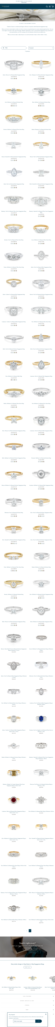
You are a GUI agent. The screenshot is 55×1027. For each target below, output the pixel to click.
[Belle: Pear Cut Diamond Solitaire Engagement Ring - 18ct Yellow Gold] (42, 352)
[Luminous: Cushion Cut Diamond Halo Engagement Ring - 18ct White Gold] (13, 325)
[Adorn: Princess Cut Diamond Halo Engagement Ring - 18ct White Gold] (13, 78)
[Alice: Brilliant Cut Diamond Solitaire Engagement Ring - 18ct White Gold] (42, 598)
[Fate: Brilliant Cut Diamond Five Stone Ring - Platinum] (38, 407)
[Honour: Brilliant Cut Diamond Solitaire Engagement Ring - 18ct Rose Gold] (16, 488)
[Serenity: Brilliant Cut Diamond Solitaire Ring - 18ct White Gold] (13, 598)
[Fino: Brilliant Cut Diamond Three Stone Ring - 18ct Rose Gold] (43, 325)
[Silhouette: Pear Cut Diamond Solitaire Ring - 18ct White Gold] (13, 516)
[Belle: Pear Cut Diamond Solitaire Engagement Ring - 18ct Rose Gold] (43, 352)
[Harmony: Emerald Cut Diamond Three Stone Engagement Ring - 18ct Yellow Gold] (42, 216)
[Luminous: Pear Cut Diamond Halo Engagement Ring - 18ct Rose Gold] (43, 379)
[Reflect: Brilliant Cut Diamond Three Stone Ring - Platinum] (11, 407)
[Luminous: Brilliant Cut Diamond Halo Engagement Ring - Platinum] (38, 488)
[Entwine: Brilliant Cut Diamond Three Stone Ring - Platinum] (11, 133)
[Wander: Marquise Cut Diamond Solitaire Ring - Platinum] (38, 133)
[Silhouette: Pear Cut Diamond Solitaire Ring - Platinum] (11, 516)
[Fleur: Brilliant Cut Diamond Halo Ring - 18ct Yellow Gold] (14, 379)
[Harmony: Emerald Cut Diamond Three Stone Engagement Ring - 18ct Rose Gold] (43, 216)
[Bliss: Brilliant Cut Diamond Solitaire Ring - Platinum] (43, 105)
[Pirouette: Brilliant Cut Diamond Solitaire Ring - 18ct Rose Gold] (43, 461)
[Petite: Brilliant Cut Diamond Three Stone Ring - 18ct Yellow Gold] (16, 570)
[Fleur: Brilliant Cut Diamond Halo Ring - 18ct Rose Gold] (11, 379)
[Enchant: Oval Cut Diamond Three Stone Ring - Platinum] (11, 243)
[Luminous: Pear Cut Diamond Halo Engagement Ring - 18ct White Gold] (40, 379)
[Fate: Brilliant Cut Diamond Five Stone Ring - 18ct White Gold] (40, 407)
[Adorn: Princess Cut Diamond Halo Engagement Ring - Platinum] (11, 78)
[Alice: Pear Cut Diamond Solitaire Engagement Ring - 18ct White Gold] (42, 543)
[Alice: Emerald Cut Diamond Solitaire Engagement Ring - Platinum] (16, 543)
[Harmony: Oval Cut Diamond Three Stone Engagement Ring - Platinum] (11, 214)
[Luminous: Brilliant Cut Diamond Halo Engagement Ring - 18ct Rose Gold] (43, 488)
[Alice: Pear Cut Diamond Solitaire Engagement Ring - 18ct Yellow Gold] (40, 543)
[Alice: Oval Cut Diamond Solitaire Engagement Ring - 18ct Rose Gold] (38, 516)
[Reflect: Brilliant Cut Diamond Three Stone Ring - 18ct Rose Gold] (13, 407)
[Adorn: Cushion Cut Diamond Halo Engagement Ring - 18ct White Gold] (13, 298)
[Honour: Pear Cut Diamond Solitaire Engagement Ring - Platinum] (38, 160)
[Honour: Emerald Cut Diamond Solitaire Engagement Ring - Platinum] (11, 160)
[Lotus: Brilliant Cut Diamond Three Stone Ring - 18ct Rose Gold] (43, 243)
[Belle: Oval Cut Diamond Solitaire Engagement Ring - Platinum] (11, 352)
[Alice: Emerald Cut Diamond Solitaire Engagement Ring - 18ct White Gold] (14, 543)
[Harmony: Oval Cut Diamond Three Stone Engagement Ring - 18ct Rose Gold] (16, 214)
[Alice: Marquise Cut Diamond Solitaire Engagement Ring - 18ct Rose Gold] (43, 78)
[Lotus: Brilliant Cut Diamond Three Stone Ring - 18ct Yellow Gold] (42, 243)
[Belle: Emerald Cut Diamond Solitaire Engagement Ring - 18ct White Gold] (40, 187)
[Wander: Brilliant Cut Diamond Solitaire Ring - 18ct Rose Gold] (43, 570)
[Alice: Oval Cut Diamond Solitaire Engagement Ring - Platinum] (43, 516)
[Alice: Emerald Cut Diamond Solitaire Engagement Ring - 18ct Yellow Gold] (13, 543)
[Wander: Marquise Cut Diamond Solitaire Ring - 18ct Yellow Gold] (42, 133)
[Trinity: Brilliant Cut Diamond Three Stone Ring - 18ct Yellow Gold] (14, 270)
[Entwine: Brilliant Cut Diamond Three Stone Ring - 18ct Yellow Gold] (14, 133)
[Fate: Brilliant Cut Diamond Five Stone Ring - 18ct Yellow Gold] (42, 407)
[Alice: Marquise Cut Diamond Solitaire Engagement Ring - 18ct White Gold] (40, 78)
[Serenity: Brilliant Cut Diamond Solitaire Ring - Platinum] (11, 598)
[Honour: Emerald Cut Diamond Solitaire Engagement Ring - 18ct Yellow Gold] (14, 160)
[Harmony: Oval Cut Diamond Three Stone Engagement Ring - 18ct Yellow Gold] (14, 214)
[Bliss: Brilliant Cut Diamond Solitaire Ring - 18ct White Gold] (42, 105)
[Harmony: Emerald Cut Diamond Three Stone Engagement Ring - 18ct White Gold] (40, 216)
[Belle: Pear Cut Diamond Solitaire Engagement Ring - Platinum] (38, 352)
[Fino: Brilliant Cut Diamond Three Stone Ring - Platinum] (38, 325)
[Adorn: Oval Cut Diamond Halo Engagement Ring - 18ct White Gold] (40, 270)
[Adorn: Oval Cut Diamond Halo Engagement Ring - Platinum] (38, 270)
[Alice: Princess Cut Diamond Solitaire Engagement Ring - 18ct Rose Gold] (16, 434)
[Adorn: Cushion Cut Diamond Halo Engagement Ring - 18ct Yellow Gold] (14, 298)
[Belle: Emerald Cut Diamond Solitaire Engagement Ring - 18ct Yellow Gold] (42, 187)
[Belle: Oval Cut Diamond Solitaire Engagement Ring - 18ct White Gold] (13, 352)
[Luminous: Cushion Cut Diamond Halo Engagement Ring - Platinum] (11, 325)
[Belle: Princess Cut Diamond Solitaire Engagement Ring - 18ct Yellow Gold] (14, 625)
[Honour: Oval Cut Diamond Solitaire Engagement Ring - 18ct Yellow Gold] (42, 298)
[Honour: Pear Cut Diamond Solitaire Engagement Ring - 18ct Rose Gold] (43, 160)
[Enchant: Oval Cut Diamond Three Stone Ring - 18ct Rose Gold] (16, 243)
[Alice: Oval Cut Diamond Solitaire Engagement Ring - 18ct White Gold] (42, 516)
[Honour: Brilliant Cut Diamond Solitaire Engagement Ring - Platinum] (11, 488)
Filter (6, 47)
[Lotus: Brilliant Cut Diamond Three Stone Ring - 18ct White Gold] (40, 243)
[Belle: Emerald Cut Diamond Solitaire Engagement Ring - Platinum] (38, 187)
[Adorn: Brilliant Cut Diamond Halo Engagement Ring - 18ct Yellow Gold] (42, 625)
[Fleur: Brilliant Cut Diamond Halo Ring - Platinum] (16, 379)
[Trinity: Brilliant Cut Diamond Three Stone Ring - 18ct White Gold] (13, 270)
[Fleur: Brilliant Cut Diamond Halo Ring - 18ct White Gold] (13, 379)
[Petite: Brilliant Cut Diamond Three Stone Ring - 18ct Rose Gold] (13, 570)
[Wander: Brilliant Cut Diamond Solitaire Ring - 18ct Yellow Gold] (42, 570)
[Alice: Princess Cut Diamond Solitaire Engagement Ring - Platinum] (11, 434)
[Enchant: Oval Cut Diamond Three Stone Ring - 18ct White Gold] (13, 243)
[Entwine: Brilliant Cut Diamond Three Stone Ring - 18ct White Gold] (13, 133)
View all (27, 967)
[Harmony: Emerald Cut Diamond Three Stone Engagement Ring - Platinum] (38, 216)
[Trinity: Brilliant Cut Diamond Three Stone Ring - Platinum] (11, 270)
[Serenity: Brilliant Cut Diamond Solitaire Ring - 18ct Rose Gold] (16, 598)
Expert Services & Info (27, 1000)
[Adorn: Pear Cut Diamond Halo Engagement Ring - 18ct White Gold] (13, 187)
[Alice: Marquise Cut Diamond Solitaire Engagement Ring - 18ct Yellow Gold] (42, 78)
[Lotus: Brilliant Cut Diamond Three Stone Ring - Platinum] (38, 243)
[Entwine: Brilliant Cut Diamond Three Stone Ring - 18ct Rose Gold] (16, 133)
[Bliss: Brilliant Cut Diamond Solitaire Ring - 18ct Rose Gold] (38, 105)
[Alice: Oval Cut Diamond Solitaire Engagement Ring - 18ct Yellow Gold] (40, 516)
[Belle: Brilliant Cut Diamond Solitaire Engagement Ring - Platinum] (11, 461)
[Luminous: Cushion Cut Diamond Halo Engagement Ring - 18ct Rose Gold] (16, 325)
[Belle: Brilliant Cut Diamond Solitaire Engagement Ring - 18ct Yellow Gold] (14, 461)
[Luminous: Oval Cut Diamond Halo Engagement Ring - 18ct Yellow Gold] (42, 434)
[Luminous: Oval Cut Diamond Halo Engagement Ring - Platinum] (38, 434)
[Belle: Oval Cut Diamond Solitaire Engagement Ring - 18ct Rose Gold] (16, 352)
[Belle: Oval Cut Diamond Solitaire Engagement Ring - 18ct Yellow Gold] (14, 352)
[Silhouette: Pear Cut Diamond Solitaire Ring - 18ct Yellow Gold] (14, 516)
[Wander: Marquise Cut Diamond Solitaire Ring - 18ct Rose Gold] (43, 133)
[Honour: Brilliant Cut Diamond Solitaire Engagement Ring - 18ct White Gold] (13, 488)
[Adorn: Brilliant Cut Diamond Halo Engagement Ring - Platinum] (38, 625)
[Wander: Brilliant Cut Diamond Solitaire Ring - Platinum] (38, 570)
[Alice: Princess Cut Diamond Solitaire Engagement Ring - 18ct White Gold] (13, 434)
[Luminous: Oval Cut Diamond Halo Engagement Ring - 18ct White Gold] (40, 434)
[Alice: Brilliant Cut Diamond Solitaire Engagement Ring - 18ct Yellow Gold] (40, 598)
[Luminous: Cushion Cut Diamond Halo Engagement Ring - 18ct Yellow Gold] (14, 325)
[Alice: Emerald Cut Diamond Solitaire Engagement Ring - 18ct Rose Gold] (11, 543)
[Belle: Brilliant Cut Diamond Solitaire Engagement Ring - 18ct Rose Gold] (16, 461)
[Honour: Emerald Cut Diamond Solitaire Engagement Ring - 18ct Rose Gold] (16, 160)
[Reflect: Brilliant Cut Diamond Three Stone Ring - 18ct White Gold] (14, 407)
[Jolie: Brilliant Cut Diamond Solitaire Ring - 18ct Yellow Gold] (13, 105)
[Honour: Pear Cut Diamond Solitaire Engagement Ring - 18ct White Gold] (40, 160)
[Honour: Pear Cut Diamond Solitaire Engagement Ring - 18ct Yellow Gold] (42, 160)
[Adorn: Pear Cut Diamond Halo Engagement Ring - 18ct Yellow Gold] (14, 187)
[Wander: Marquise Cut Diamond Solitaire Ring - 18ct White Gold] (40, 133)
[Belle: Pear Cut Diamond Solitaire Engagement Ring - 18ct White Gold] (40, 352)
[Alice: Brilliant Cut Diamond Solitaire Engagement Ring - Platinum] (43, 598)
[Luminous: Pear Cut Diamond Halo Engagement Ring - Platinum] (38, 379)
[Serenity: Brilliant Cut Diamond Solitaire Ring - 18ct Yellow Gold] (14, 598)
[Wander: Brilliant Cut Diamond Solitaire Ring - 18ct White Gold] (40, 570)
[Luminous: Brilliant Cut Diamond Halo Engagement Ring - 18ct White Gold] (40, 488)
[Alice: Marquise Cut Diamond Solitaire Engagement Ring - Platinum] (38, 78)
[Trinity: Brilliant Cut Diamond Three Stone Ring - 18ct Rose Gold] (16, 270)
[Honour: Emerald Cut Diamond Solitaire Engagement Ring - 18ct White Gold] (13, 160)
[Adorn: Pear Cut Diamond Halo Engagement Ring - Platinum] (11, 187)
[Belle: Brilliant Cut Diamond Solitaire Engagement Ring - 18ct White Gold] (13, 461)
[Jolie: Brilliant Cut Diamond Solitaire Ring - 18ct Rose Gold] (11, 105)
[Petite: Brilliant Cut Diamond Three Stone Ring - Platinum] (11, 570)
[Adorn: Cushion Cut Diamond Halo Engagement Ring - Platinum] (11, 298)
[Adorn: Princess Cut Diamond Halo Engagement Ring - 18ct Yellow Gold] (14, 78)
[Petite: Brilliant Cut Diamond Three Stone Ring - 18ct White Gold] (14, 570)
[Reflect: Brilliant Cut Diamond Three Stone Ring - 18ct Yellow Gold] (16, 407)
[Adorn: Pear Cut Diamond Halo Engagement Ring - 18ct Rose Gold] (16, 187)
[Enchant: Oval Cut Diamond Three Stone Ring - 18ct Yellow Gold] (14, 243)
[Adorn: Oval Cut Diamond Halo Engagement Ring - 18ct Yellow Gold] (42, 270)
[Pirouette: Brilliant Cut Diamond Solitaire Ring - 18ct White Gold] (40, 461)
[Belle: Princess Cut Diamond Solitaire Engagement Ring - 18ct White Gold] (13, 625)
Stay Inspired (27, 996)
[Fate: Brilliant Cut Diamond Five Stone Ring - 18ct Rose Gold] (43, 407)
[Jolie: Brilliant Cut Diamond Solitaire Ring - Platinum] (16, 105)
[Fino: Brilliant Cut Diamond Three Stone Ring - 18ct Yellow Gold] (42, 325)
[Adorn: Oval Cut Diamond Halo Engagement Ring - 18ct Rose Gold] (43, 270)
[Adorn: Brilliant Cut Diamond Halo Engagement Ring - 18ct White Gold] (40, 625)
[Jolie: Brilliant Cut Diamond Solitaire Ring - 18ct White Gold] (14, 105)
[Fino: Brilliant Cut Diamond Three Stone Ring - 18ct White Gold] (40, 325)
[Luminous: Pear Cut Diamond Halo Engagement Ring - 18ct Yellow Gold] (42, 379)
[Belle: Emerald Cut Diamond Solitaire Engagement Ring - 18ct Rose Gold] (43, 187)
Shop (27, 1009)
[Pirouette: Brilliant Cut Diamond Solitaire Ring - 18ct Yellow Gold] (42, 461)
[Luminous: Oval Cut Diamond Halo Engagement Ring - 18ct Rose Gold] (43, 434)
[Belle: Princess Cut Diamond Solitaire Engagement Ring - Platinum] (11, 625)
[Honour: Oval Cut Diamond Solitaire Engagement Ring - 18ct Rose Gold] (43, 298)
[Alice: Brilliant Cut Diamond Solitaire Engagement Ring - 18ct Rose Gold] (38, 598)
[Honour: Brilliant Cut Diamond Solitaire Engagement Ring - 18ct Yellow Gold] (14, 488)
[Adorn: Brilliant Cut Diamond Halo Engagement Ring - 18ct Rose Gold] (43, 625)
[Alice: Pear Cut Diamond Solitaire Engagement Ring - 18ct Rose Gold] (38, 543)
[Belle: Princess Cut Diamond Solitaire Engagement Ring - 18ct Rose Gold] (16, 625)
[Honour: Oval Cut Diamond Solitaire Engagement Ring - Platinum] (38, 298)
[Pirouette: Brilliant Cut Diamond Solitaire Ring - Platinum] (38, 461)
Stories (27, 1005)
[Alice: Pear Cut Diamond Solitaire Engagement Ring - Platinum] (43, 543)
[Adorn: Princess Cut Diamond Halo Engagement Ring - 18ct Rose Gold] (16, 78)
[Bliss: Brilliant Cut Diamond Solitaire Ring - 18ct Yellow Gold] (40, 105)
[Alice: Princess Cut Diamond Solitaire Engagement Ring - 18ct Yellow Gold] (14, 434)
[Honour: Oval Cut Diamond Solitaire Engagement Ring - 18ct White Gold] (40, 298)
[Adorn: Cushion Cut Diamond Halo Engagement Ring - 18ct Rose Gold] (16, 298)
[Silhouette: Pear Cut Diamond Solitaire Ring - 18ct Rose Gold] (16, 516)
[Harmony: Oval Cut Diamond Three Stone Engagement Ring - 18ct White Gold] (13, 214)
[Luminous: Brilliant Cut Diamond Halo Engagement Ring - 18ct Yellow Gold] (42, 488)
